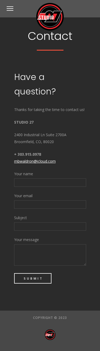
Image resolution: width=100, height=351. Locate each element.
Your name (23, 173)
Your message (26, 239)
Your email (23, 195)
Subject (20, 217)
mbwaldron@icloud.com (35, 161)
